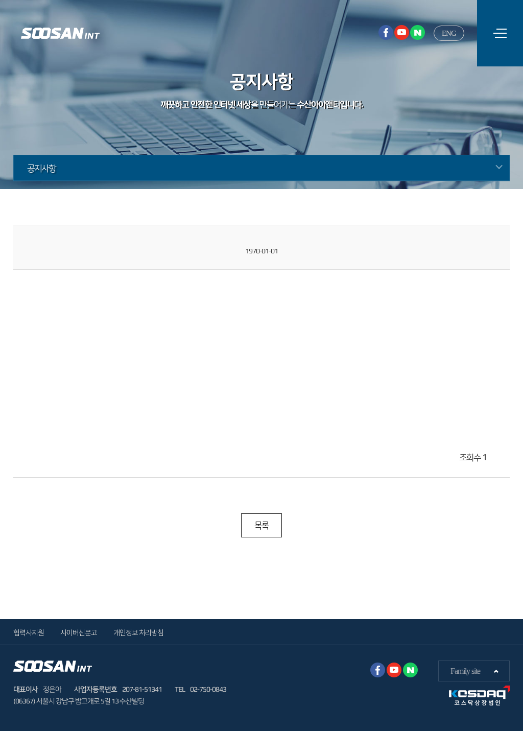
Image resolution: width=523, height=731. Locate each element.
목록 (261, 525)
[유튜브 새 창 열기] (394, 670)
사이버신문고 (78, 632)
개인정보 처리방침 (138, 632)
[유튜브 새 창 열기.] (401, 32)
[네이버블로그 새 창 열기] (417, 32)
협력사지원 (28, 632)
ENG (449, 33)
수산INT (60, 33)
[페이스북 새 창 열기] (385, 32)
